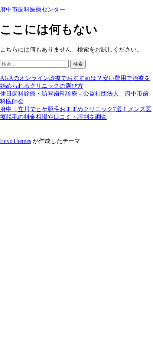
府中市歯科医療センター (32, 9)
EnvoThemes (15, 141)
